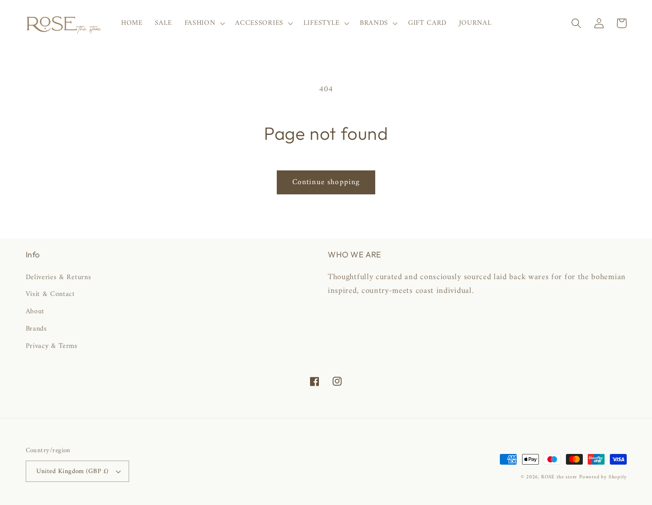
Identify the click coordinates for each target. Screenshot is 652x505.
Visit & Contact (50, 294)
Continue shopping (326, 182)
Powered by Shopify (603, 477)
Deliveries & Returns (58, 278)
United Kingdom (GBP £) (72, 471)
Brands (36, 329)
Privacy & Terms (52, 346)
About (35, 311)
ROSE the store (559, 477)
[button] (203, 23)
